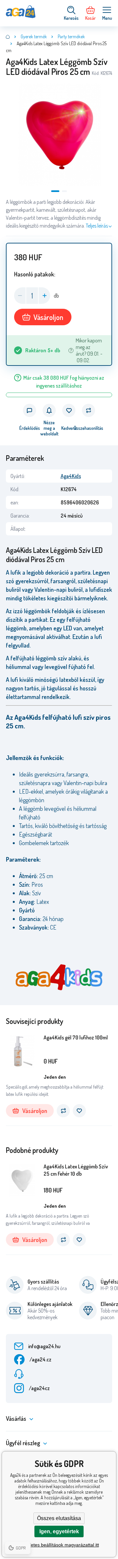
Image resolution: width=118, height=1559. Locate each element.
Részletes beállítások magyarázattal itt (59, 1544)
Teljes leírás (97, 225)
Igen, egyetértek (59, 1531)
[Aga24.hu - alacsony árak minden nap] (8, 37)
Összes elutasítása (59, 1518)
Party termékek (71, 36)
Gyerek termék (34, 36)
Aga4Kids (71, 476)
